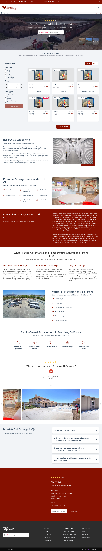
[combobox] (51, 32)
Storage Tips (86, 537)
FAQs (83, 531)
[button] (52, 36)
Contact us (74, 511)
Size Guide (85, 534)
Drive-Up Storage (68, 541)
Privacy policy (9, 549)
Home (46, 531)
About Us (47, 537)
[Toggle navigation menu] (99, 8)
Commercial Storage (69, 537)
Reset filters (14, 106)
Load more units (63, 127)
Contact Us (47, 541)
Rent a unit (98, 13)
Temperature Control (69, 534)
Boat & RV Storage (68, 531)
